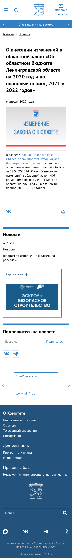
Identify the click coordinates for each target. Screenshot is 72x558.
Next (69, 384)
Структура (10, 425)
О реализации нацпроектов (36, 24)
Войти (48, 554)
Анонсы (8, 243)
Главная (8, 34)
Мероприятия (12, 458)
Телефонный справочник (20, 430)
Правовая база (17, 467)
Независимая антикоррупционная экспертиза (35, 474)
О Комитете (14, 413)
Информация (12, 436)
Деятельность (16, 445)
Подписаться (55, 341)
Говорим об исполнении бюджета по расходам (29, 258)
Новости (24, 34)
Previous (3, 384)
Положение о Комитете (19, 420)
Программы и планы (17, 452)
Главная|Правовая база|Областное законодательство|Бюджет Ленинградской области (32, 159)
